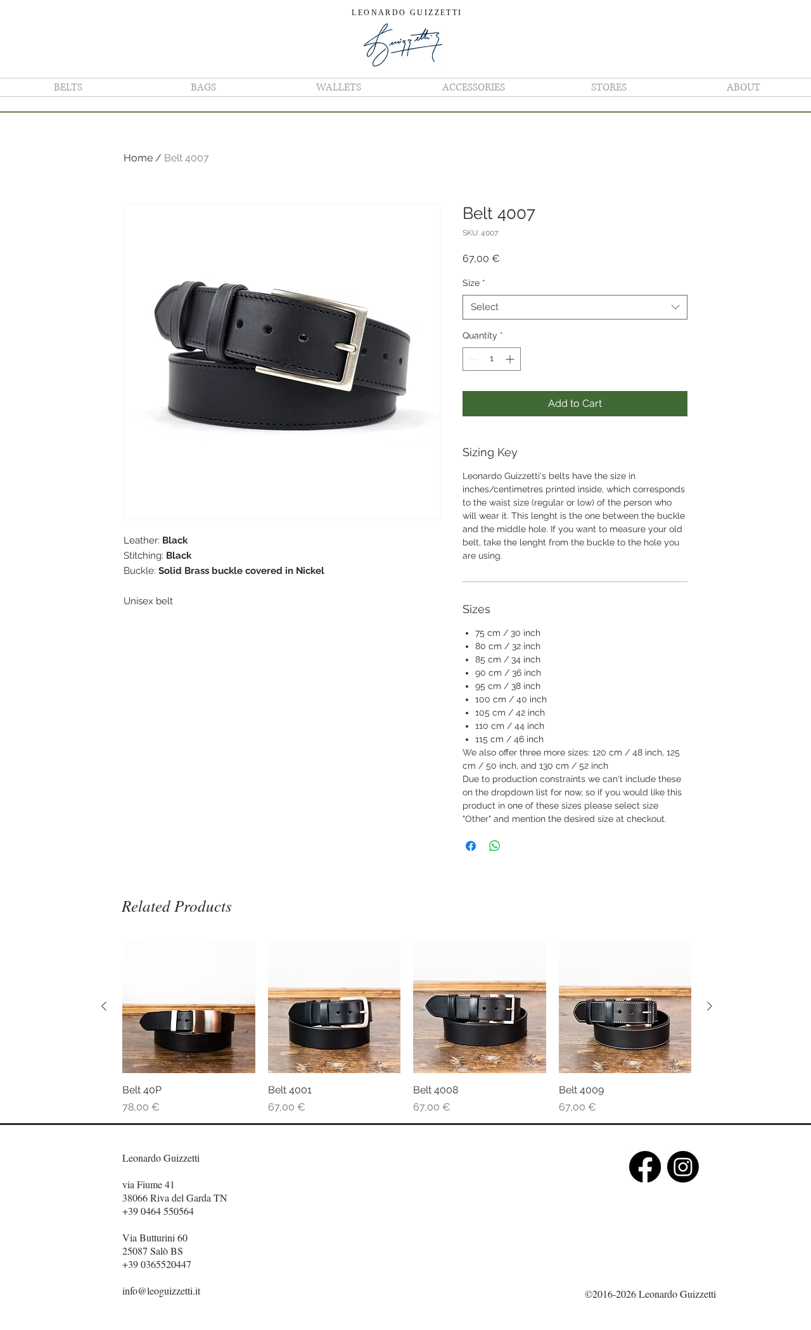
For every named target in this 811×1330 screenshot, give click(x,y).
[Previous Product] (104, 1006)
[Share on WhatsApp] (494, 846)
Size (474, 283)
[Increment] (511, 359)
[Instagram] (683, 1167)
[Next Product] (709, 1006)
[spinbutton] (491, 359)
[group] (406, 1028)
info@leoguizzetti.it (161, 1290)
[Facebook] (645, 1167)
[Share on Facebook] (470, 846)
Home (138, 158)
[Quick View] (188, 1006)
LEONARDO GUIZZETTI (407, 12)
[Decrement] (472, 359)
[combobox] (575, 307)
